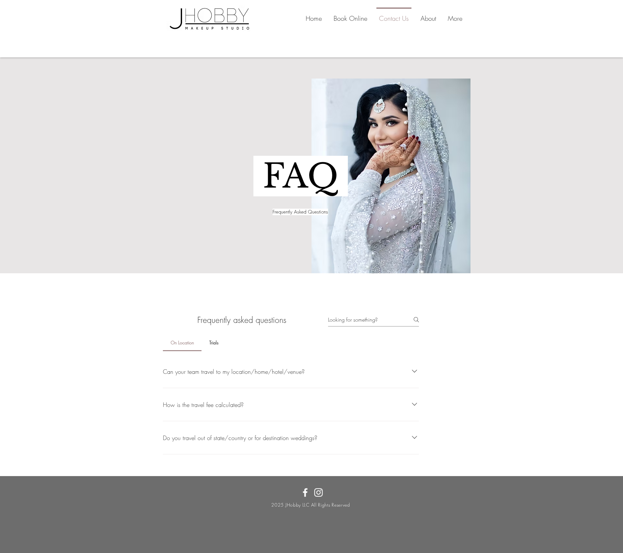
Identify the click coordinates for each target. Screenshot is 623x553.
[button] (350, 15)
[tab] (182, 342)
